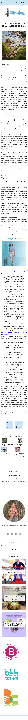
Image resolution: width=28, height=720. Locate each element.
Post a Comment (19, 28)
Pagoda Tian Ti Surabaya (8, 452)
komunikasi (4, 130)
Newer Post (6, 463)
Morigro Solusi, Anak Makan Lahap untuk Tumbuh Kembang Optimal (14, 624)
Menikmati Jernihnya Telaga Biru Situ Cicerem (7, 444)
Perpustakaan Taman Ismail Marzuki (20, 445)
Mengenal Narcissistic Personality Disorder (14, 571)
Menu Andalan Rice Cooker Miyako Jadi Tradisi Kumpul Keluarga (14, 598)
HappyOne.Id (20, 225)
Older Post (21, 463)
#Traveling (14, 21)
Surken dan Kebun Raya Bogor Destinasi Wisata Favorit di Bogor (21, 454)
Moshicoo (24, 717)
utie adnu (12, 717)
